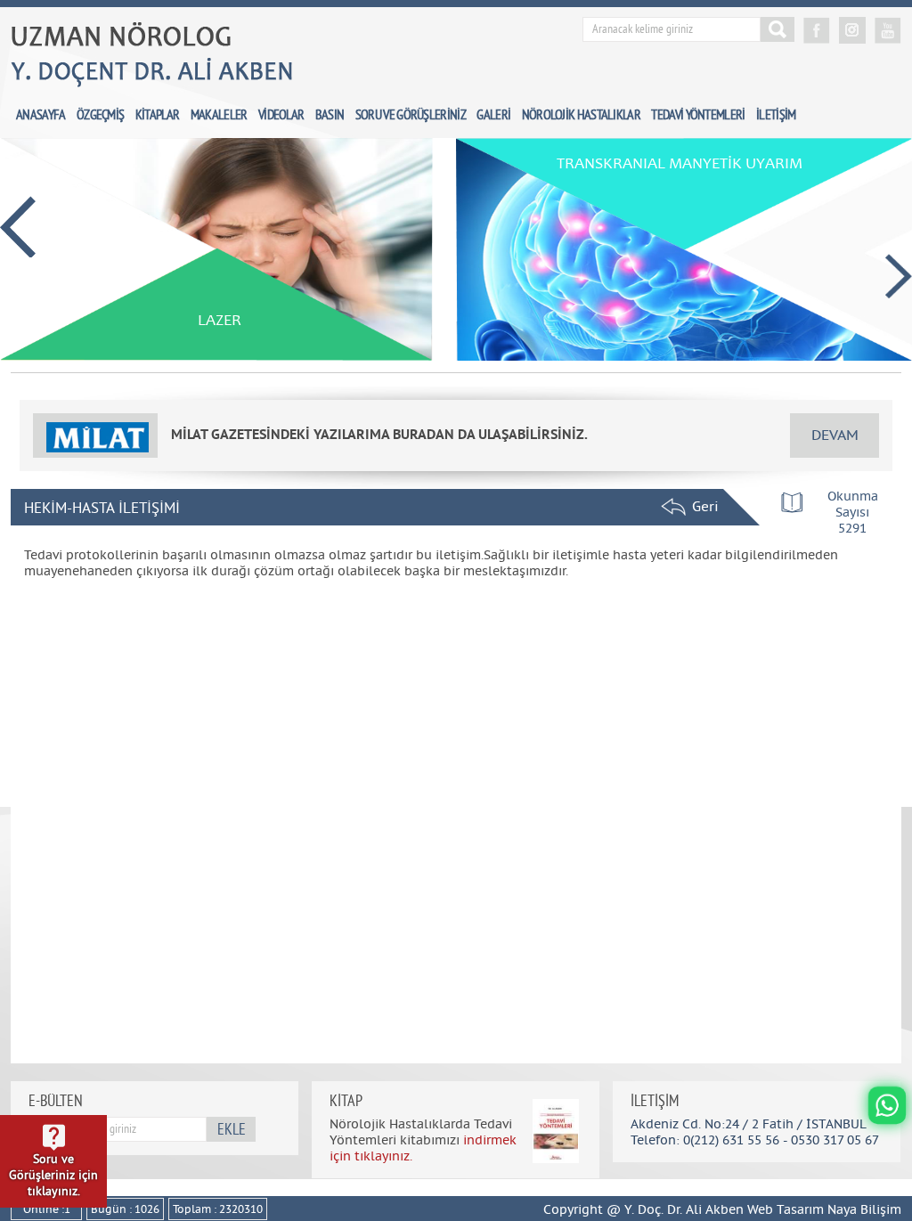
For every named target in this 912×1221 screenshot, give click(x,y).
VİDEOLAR (281, 116)
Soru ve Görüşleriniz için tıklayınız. (53, 1175)
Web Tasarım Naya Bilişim (824, 1210)
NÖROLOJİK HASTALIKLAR (581, 116)
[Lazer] (216, 357)
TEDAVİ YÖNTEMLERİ (698, 116)
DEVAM (835, 435)
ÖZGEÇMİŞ (100, 116)
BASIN (330, 116)
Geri (701, 507)
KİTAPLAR (157, 116)
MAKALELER (219, 116)
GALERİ (493, 116)
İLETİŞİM (775, 116)
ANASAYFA (40, 116)
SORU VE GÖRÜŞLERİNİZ (410, 116)
